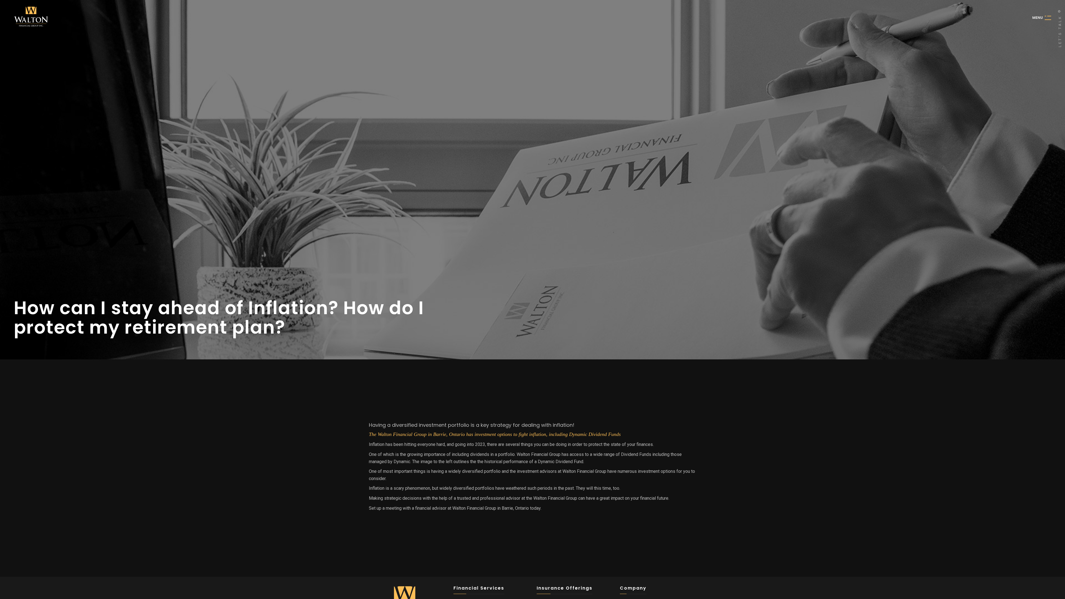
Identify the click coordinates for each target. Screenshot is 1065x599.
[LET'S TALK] (1059, 11)
